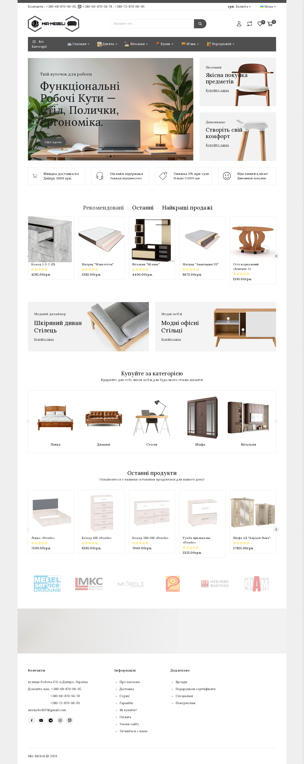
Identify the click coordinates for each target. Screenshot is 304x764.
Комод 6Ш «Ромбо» (97, 538)
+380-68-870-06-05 (61, 6)
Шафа (200, 444)
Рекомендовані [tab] (103, 207)
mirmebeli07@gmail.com (47, 710)
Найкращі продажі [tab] (187, 207)
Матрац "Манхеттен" (98, 264)
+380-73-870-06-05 (129, 6)
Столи (152, 444)
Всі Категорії (39, 44)
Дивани (103, 444)
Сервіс (125, 696)
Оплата (125, 717)
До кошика (51, 283)
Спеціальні (184, 696)
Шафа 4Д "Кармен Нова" (251, 538)
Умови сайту (129, 724)
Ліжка (55, 444)
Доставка (127, 689)
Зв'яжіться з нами (133, 731)
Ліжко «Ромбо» (43, 538)
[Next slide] (276, 256)
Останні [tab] (143, 207)
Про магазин (130, 682)
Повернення (185, 703)
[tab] (107, 156)
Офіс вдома (53, 142)
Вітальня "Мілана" (146, 264)
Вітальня (248, 444)
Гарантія (126, 703)
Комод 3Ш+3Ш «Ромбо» (150, 538)
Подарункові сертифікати (195, 689)
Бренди (181, 682)
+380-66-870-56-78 (97, 6)
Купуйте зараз (217, 90)
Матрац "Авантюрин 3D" (201, 264)
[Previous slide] (28, 256)
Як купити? (128, 710)
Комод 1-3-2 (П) (43, 264)
